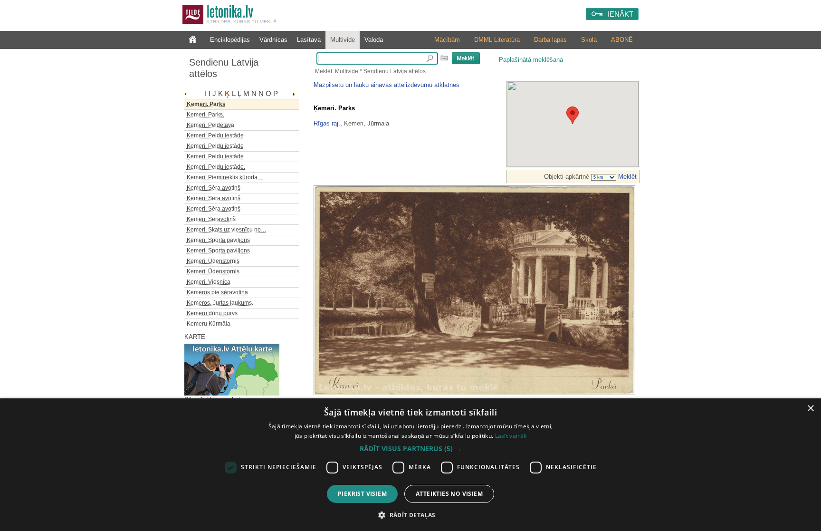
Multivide (342, 39)
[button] (410, 448)
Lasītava (309, 39)
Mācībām (447, 39)
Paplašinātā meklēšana (531, 59)
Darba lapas (550, 39)
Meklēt (626, 176)
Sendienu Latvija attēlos (223, 68)
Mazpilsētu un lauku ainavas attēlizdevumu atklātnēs (386, 84)
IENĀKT (620, 14)
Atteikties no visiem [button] (449, 494)
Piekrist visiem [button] (362, 494)
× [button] (810, 408)
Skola (589, 39)
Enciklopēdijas (230, 39)
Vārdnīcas (273, 39)
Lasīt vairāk (511, 436)
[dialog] (410, 464)
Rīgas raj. (327, 123)
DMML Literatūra (497, 39)
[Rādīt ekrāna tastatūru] (444, 57)
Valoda (373, 39)
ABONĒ (622, 39)
